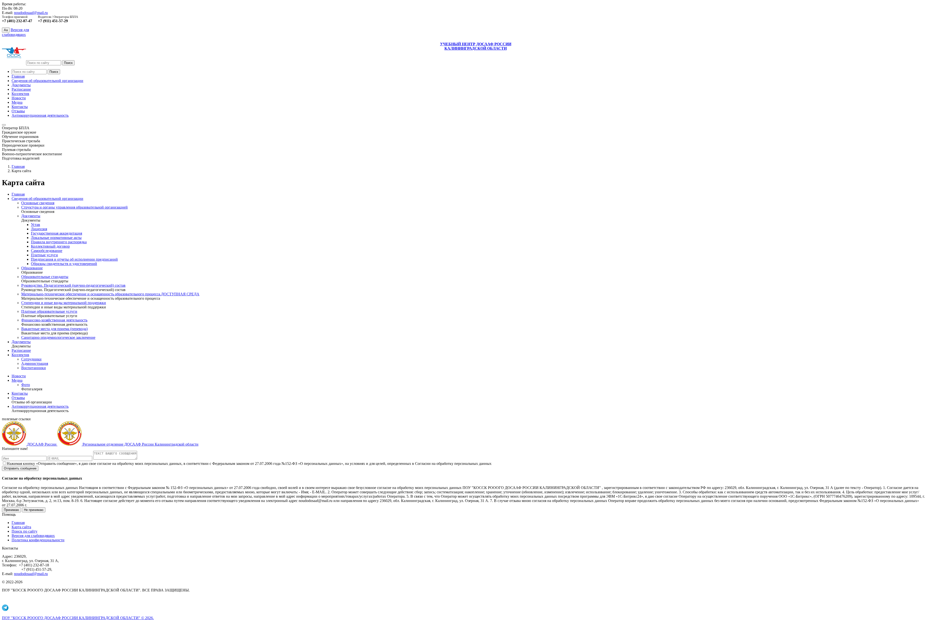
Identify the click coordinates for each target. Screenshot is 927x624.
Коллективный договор (50, 246)
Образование (32, 268)
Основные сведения (37, 203)
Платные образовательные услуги (49, 311)
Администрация (34, 363)
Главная (18, 76)
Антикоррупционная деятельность (40, 115)
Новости (19, 98)
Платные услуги (44, 255)
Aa (6, 30)
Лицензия (39, 229)
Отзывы (18, 111)
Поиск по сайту (24, 531)
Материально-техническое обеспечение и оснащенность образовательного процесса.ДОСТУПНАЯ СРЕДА (110, 294)
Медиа (17, 102)
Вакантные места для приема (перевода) (54, 329)
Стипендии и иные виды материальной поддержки (63, 303)
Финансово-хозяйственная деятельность (54, 320)
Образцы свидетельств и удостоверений (64, 264)
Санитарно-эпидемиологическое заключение (58, 337)
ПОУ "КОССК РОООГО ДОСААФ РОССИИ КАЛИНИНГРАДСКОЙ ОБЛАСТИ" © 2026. (78, 618)
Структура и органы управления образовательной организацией (74, 207)
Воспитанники (33, 368)
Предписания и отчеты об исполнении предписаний (74, 259)
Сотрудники (31, 359)
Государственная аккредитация (56, 233)
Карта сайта (21, 527)
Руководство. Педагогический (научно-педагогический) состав (73, 285)
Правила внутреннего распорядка (59, 242)
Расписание (21, 89)
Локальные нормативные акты (56, 238)
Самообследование (46, 251)
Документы (21, 85)
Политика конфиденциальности (38, 540)
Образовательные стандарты (44, 277)
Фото (25, 385)
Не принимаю (33, 510)
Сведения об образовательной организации (47, 81)
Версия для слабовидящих (33, 536)
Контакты (20, 107)
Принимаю (11, 510)
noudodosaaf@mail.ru (31, 13)
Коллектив (20, 94)
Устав (35, 225)
